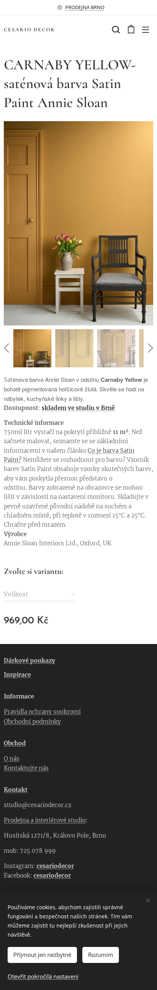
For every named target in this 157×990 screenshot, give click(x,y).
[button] (115, 29)
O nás (11, 758)
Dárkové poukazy (29, 660)
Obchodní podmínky (32, 721)
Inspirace (17, 674)
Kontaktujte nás (26, 768)
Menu (145, 29)
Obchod (15, 743)
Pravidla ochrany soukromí (42, 711)
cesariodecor (55, 866)
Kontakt (15, 789)
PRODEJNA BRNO (84, 7)
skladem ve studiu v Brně (78, 408)
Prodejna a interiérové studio (45, 820)
